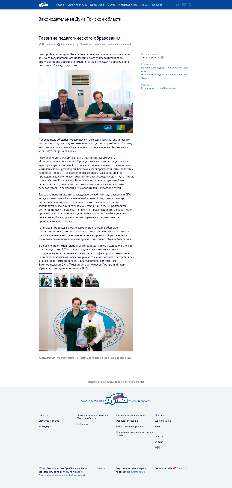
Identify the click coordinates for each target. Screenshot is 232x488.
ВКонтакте (160, 415)
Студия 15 (182, 468)
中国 (157, 447)
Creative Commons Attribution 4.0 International (62, 475)
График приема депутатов (130, 415)
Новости (60, 4)
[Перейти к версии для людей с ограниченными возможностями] (177, 5)
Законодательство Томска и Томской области (92, 416)
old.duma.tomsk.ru (136, 471)
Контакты (157, 4)
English (159, 436)
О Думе (111, 4)
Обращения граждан (127, 420)
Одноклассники (163, 420)
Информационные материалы (133, 4)
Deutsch (159, 441)
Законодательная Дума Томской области (80, 19)
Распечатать (67, 44)
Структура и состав (77, 4)
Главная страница (43, 4)
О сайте (101, 468)
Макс (157, 426)
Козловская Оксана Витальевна (158, 88)
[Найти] (190, 4)
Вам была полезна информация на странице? (105, 44)
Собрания (82, 424)
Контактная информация (130, 426)
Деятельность (97, 4)
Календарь (45, 426)
